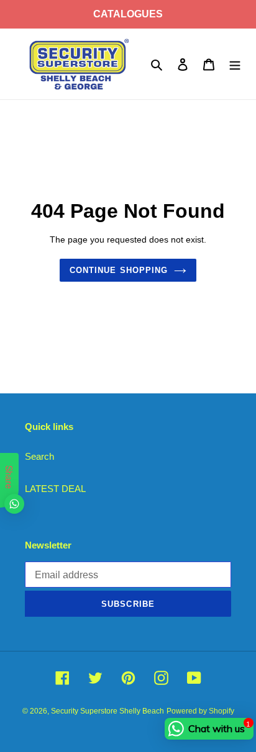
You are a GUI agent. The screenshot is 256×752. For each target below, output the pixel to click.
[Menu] (235, 64)
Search (39, 456)
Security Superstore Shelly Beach (107, 711)
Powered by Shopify (200, 711)
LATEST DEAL (55, 488)
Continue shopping (119, 270)
